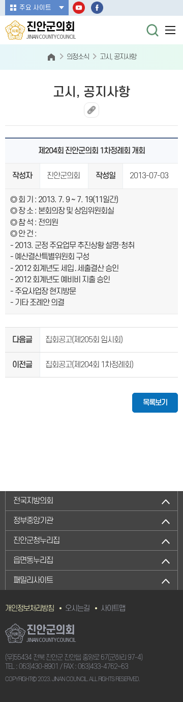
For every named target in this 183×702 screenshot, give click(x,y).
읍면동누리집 (33, 560)
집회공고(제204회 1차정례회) (89, 364)
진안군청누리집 (36, 540)
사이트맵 (113, 608)
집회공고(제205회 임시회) (84, 339)
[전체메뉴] (170, 30)
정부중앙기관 (33, 520)
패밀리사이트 (33, 580)
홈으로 (51, 57)
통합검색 (152, 30)
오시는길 (77, 608)
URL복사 (91, 110)
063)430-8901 (38, 666)
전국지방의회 (33, 500)
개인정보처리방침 (29, 608)
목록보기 (155, 402)
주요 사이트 (35, 7)
